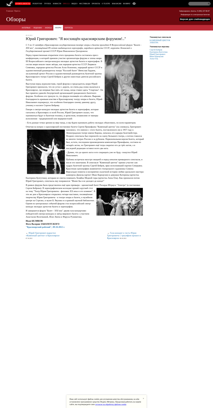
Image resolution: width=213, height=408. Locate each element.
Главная (9, 11)
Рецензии (38, 28)
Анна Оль (154, 59)
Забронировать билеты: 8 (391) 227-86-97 (194, 11)
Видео (74, 4)
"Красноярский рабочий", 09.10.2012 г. (45, 227)
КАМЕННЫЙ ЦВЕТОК (160, 40)
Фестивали (84, 4)
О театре (106, 4)
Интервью (26, 28)
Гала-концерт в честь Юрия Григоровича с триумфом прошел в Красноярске (124, 235)
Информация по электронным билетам (195, 15)
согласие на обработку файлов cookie (110, 404)
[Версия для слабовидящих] (134, 4)
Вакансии (116, 4)
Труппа (47, 4)
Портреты (69, 28)
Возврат (126, 4)
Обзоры (58, 28)
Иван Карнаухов (156, 56)
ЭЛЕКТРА (154, 42)
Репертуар (37, 4)
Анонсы (48, 28)
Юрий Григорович (157, 54)
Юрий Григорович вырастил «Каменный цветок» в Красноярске (43, 234)
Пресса (66, 4)
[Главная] (9, 3)
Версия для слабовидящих (195, 19)
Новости (57, 4)
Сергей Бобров (156, 50)
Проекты (96, 4)
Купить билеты (23, 4)
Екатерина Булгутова (159, 52)
